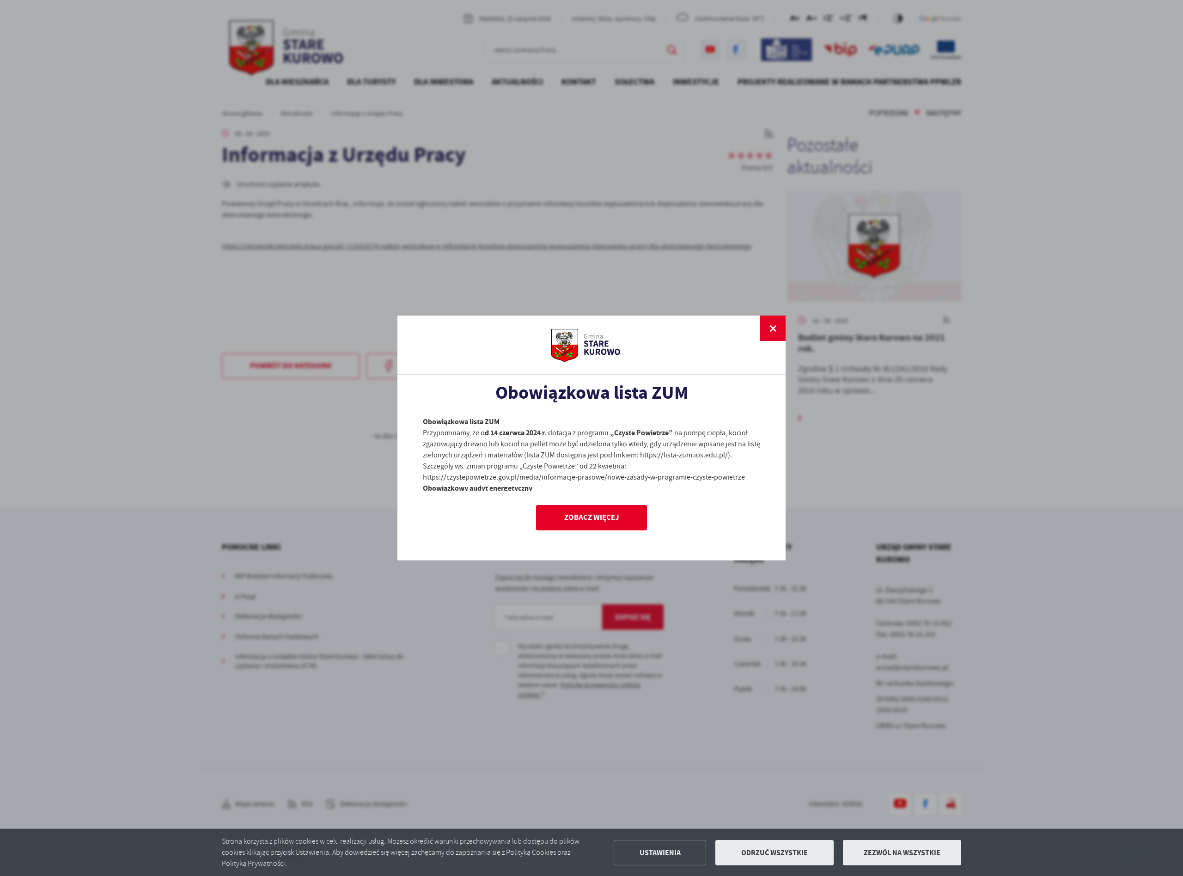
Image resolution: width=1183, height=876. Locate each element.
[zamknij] (773, 328)
